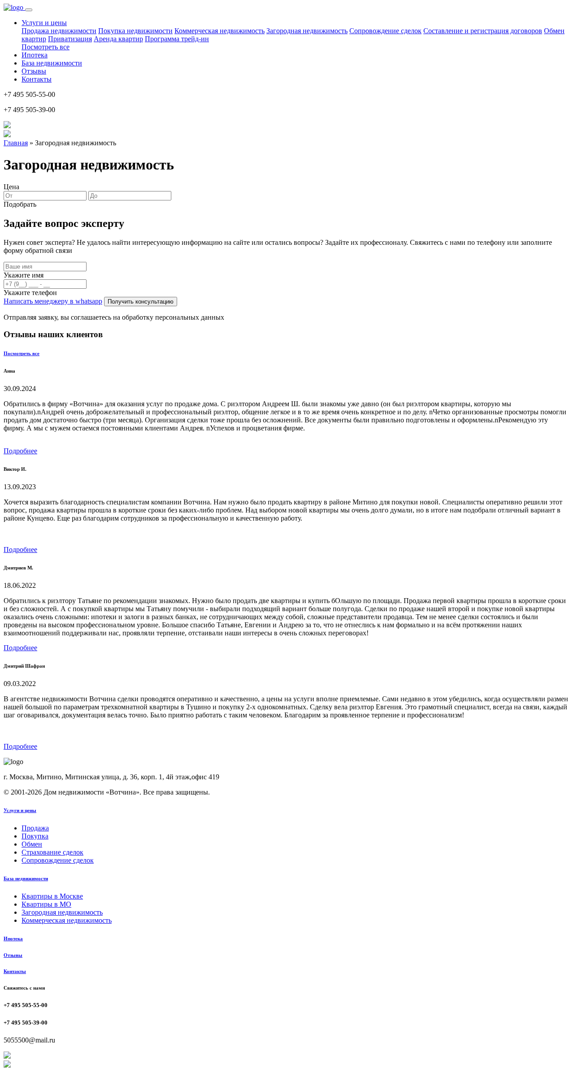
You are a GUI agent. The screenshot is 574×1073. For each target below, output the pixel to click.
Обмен (32, 844)
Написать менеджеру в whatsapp (53, 301)
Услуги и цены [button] (44, 22)
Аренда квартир (118, 39)
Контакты (37, 79)
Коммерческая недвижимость (219, 31)
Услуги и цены (20, 810)
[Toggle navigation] (28, 10)
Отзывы (34, 71)
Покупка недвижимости (135, 31)
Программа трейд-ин (177, 39)
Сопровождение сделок (385, 31)
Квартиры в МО (46, 904)
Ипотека (35, 55)
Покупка (35, 836)
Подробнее (20, 451)
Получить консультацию (141, 301)
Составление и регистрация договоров (482, 31)
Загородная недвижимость (307, 31)
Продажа (35, 828)
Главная (16, 143)
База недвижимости (52, 63)
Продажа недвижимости (59, 31)
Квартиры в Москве (52, 896)
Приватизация (70, 39)
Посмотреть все (46, 47)
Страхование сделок (52, 852)
